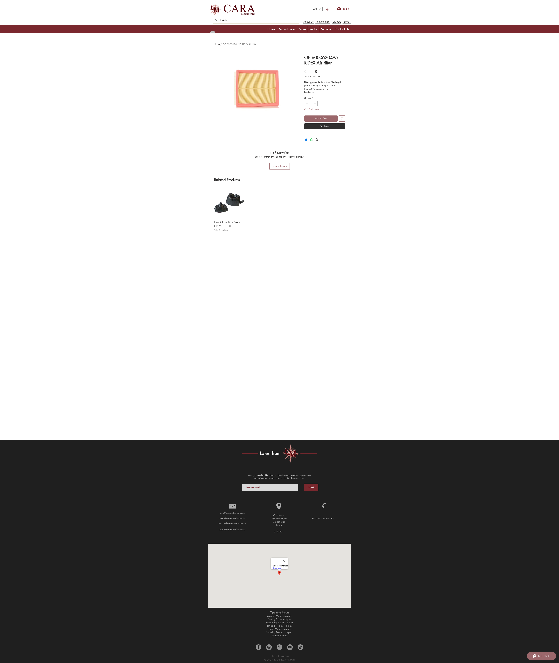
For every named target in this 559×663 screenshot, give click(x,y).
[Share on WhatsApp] (311, 139)
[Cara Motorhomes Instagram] (269, 647)
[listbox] (317, 9)
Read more (309, 92)
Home (217, 44)
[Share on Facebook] (306, 139)
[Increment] (315, 103)
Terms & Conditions (280, 656)
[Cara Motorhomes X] (279, 647)
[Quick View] (229, 203)
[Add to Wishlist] (342, 118)
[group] (279, 210)
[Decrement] (306, 103)
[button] (317, 9)
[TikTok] (300, 647)
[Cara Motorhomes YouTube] (290, 647)
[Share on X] (317, 139)
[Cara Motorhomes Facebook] (258, 647)
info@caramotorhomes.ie (232, 512)
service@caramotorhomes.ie (232, 523)
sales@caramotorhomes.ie (232, 518)
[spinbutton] (311, 103)
